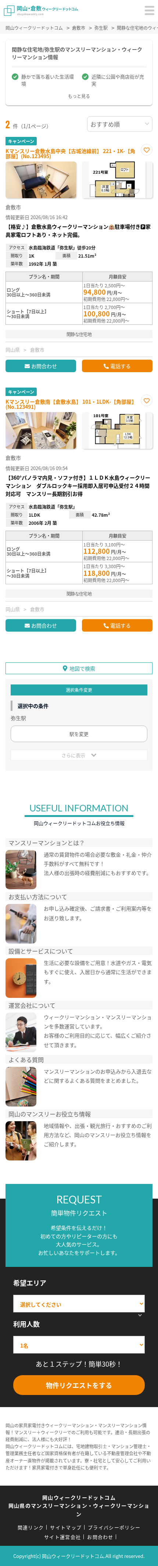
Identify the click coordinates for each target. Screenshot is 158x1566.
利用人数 (26, 1324)
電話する (120, 366)
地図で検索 (82, 668)
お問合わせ (44, 366)
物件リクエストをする (79, 1385)
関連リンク (31, 1527)
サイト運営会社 (62, 1536)
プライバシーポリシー (114, 1527)
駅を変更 (79, 733)
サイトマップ (66, 1527)
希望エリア (29, 1282)
